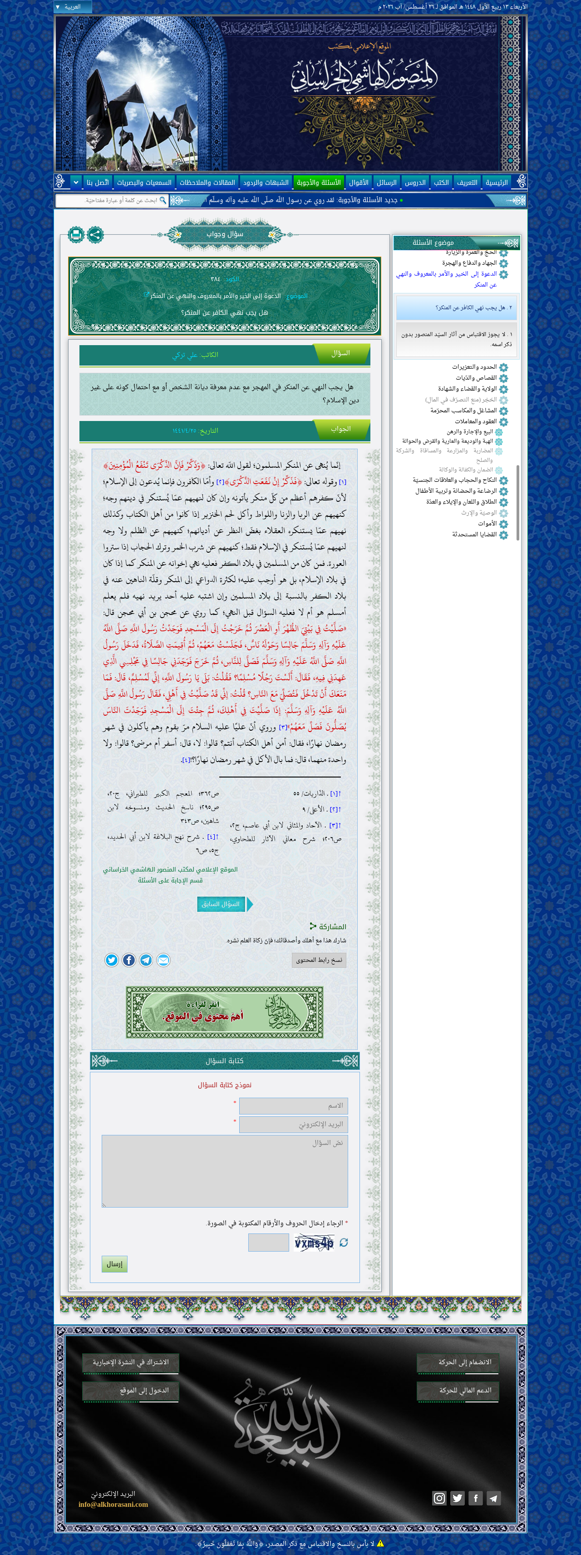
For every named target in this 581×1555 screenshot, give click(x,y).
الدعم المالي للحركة (465, 1391)
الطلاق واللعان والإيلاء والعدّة (461, 502)
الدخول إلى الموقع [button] (144, 1391)
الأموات (487, 524)
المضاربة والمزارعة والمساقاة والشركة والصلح (444, 456)
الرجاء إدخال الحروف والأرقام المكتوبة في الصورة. (277, 1224)
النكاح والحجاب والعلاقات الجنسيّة (455, 480)
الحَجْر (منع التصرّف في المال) (461, 400)
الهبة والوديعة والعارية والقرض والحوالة (447, 441)
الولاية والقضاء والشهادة (467, 389)
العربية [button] (72, 7)
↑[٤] (213, 836)
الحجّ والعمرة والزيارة (471, 252)
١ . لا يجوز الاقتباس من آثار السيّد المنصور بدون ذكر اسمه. (456, 340)
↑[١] (336, 793)
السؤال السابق (221, 904)
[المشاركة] (95, 235)
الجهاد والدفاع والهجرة (469, 263)
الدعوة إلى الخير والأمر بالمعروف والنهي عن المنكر (446, 280)
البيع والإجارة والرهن (470, 432)
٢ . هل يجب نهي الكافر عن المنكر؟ (474, 308)
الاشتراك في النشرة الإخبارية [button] (131, 1363)
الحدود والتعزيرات (474, 367)
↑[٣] (336, 825)
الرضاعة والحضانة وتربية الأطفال (456, 491)
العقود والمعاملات (476, 421)
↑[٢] (336, 809)
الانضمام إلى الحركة (465, 1363)
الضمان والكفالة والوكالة (466, 470)
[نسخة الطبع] (76, 235)
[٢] (220, 482)
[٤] (186, 760)
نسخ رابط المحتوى (319, 960)
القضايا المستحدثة (474, 535)
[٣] (283, 727)
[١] (342, 482)
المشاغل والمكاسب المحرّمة (463, 411)
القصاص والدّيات (476, 378)
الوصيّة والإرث (479, 513)
